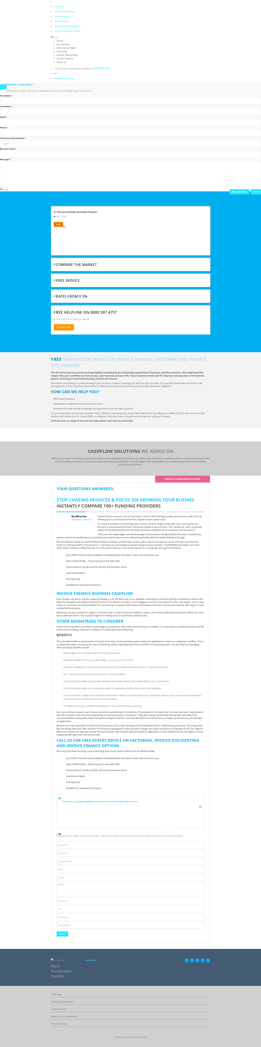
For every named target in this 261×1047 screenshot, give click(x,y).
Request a (59, 78)
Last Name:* (6, 106)
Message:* (5, 159)
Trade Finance (62, 21)
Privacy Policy (57, 975)
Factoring (59, 6)
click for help (63, 327)
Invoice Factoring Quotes (67, 31)
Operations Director (82, 519)
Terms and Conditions (61, 970)
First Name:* (6, 96)
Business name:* (8, 149)
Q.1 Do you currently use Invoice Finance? (75, 211)
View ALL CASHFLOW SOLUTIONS (182, 479)
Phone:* (4, 127)
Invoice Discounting (64, 11)
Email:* (3, 117)
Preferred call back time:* (13, 138)
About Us (61, 62)
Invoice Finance (62, 16)
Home (60, 40)
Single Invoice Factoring (67, 26)
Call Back (69, 78)
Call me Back (239, 192)
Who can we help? (66, 48)
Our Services (63, 44)
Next (58, 224)
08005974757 (101, 68)
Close (255, 192)
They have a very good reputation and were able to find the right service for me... (100, 801)
